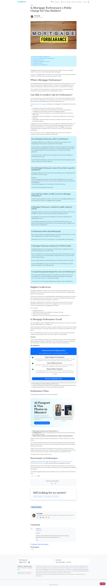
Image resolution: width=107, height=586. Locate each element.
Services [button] (69, 562)
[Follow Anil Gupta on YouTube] (43, 517)
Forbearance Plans (37, 63)
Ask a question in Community (51, 496)
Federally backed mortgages (38, 104)
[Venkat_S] (33, 549)
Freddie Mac (43, 278)
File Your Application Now (53, 378)
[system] (31, 549)
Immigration (55, 2)
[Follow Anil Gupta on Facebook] (40, 517)
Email (29, 572)
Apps (69, 2)
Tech (74, 2)
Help (84, 2)
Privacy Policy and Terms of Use (80, 569)
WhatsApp (22, 572)
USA (31, 5)
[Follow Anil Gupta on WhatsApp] (49, 517)
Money (64, 2)
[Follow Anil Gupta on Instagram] (46, 517)
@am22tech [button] (23, 562)
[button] (32, 476)
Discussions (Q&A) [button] (60, 562)
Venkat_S (38, 528)
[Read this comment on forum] (37, 540)
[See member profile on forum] (32, 529)
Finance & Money (36, 507)
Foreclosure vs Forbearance (39, 64)
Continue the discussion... (39, 544)
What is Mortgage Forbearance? (41, 56)
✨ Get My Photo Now (42, 423)
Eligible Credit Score (37, 60)
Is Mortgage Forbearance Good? (41, 61)
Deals (79, 2)
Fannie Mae (34, 278)
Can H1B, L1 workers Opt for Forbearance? (43, 58)
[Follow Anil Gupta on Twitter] (38, 517)
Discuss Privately (38, 496)
